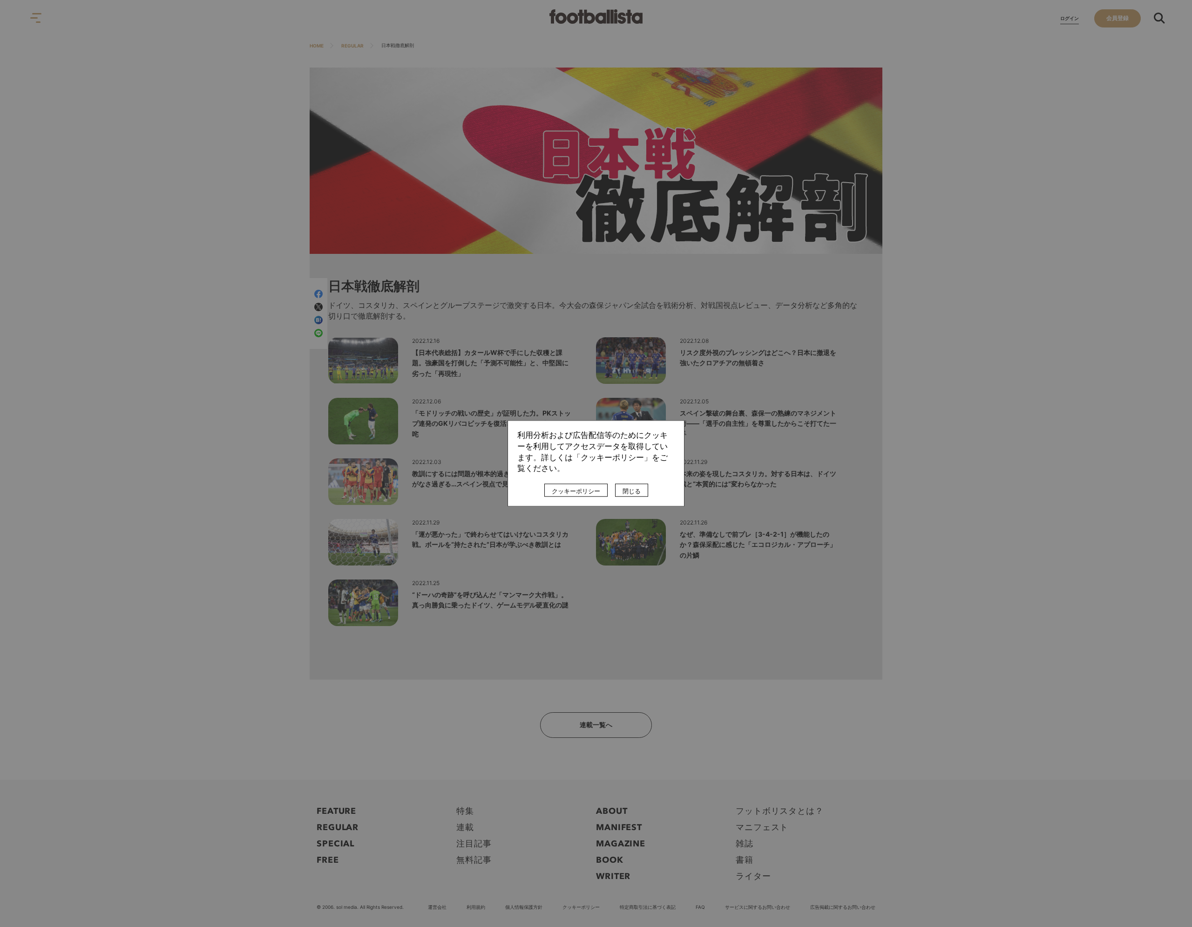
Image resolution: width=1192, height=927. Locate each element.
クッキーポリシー (576, 491)
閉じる (632, 491)
